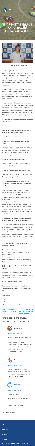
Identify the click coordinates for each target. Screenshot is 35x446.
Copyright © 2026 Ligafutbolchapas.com (10, 443)
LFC (9, 10)
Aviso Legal (5, 429)
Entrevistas (22, 305)
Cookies (4, 434)
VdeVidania (25, 443)
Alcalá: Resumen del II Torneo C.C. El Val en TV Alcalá (9, 311)
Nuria (16, 384)
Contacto (4, 439)
